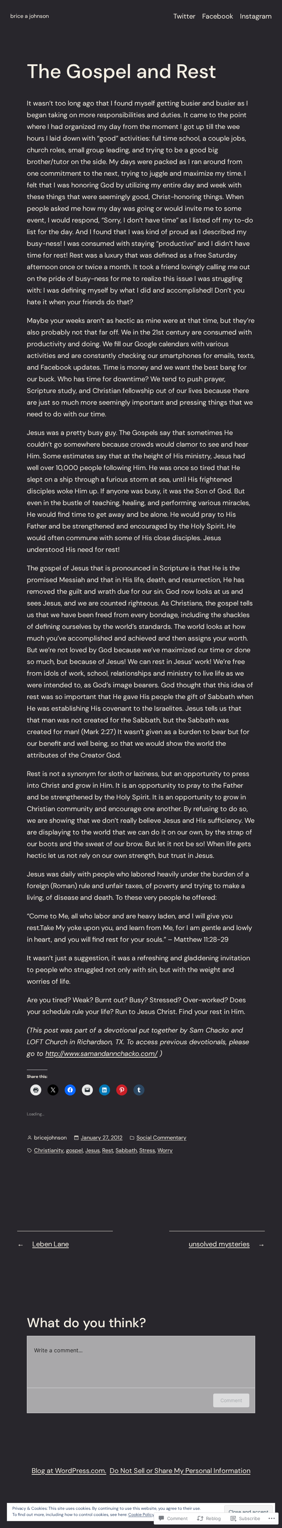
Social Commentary (161, 1137)
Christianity (49, 1150)
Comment (231, 1400)
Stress (147, 1150)
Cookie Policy (141, 1514)
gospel (74, 1150)
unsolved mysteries (219, 1244)
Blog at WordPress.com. (69, 1470)
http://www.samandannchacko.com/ (101, 1053)
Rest (107, 1150)
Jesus (92, 1150)
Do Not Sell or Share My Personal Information (180, 1470)
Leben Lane (50, 1244)
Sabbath (126, 1150)
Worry (165, 1150)
